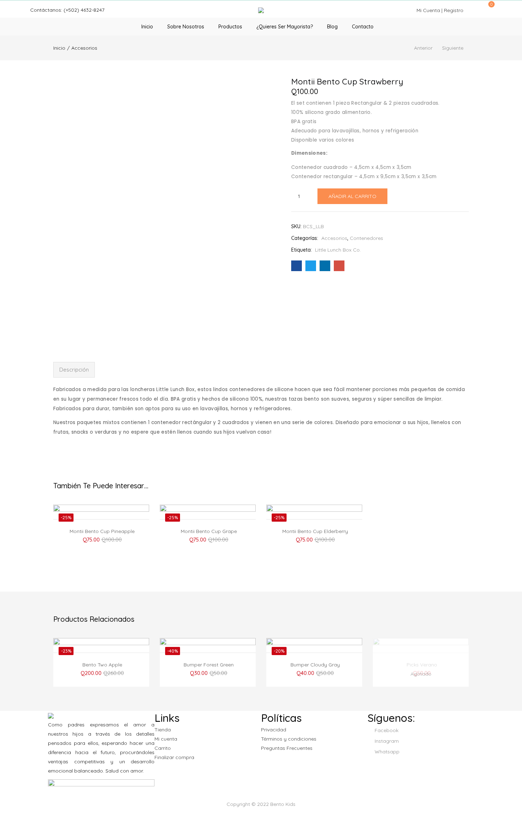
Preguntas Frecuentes (286, 748)
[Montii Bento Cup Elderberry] (314, 540)
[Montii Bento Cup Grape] (208, 540)
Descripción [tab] (74, 369)
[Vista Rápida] (114, 514)
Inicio (147, 26)
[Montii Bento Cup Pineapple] (101, 540)
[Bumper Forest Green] (208, 673)
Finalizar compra (174, 757)
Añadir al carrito (352, 196)
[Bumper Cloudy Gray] (314, 673)
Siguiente (452, 48)
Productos (230, 26)
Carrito (162, 748)
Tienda (162, 729)
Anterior (423, 48)
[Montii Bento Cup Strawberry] (296, 265)
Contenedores (366, 238)
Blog (332, 26)
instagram (386, 741)
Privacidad (273, 729)
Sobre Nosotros (185, 26)
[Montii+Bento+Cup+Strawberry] (310, 265)
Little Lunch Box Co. (338, 250)
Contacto (363, 26)
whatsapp (386, 751)
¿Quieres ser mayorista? (284, 26)
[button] (489, 8)
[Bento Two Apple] (101, 673)
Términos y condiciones (288, 739)
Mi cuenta (165, 739)
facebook (385, 730)
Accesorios (84, 48)
